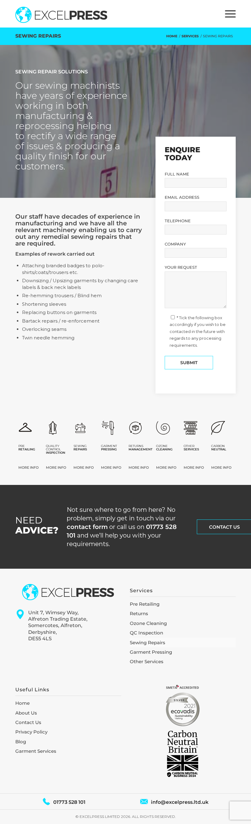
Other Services (146, 661)
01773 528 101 (69, 802)
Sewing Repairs (38, 36)
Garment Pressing (151, 652)
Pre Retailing (144, 604)
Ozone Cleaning (148, 623)
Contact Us (28, 722)
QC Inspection (146, 633)
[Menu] (227, 14)
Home (22, 703)
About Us (26, 713)
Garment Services (35, 751)
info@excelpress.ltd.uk (179, 802)
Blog (20, 742)
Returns (139, 613)
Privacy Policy (31, 732)
